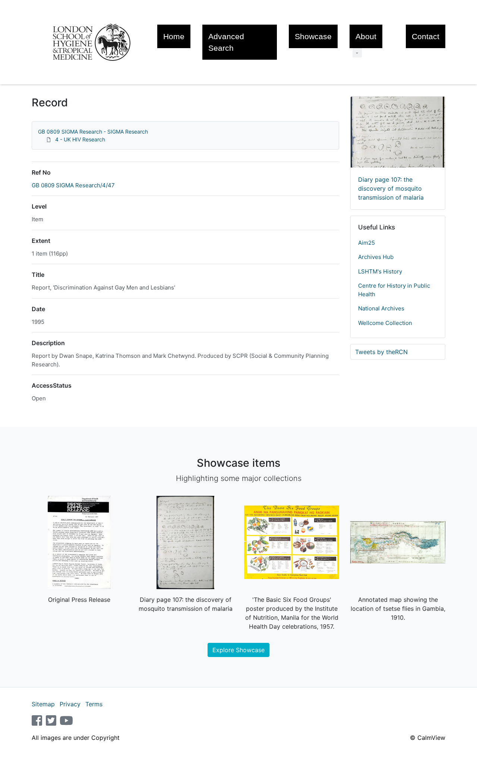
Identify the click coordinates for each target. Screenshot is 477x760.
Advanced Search (226, 42)
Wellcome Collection (385, 322)
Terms (93, 704)
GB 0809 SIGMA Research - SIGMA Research (93, 131)
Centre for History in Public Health (394, 290)
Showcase (313, 36)
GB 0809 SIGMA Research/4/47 (73, 185)
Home (173, 36)
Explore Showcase (238, 650)
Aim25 (366, 242)
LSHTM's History (380, 271)
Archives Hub (376, 256)
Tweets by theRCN (381, 352)
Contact (425, 36)
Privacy (70, 704)
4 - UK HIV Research (80, 139)
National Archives (381, 308)
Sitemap (43, 704)
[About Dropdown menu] (357, 52)
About (366, 36)
